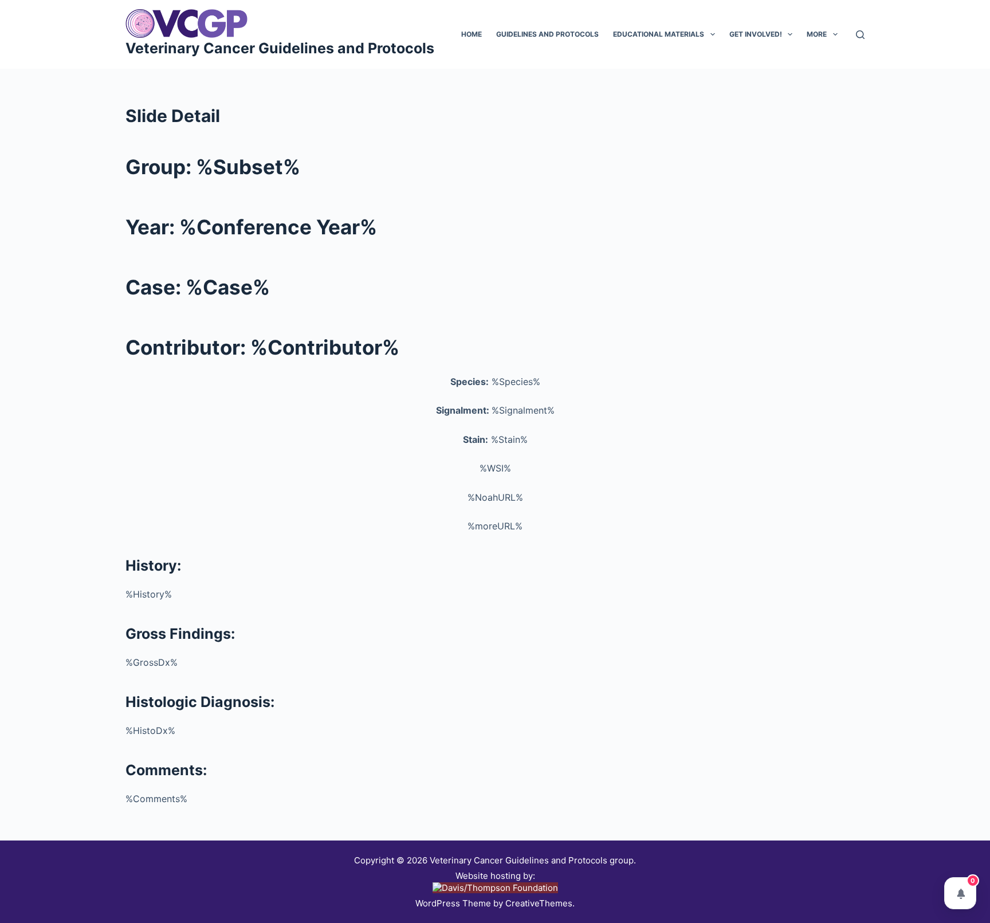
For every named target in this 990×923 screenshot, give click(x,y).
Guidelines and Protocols (547, 34)
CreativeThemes (538, 903)
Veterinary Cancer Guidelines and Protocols (279, 48)
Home (471, 34)
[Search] (860, 34)
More (817, 34)
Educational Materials (658, 34)
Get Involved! (755, 34)
